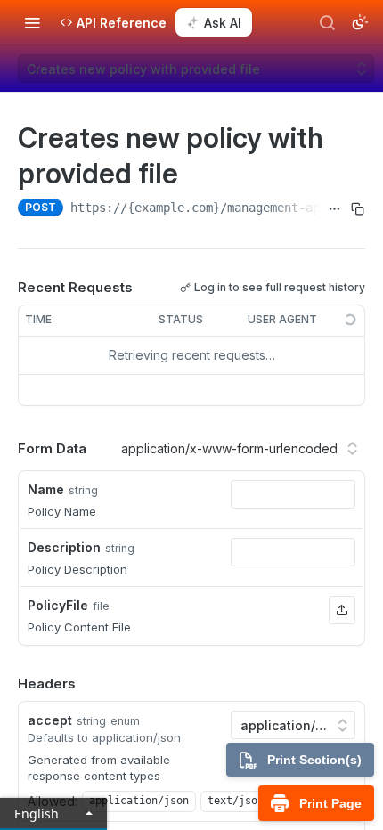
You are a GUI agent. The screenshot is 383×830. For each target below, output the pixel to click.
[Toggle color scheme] (360, 22)
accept (50, 720)
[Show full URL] (334, 209)
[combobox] (293, 494)
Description (64, 547)
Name (46, 489)
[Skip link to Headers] (5, 684)
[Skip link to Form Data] (5, 448)
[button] (342, 610)
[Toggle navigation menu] (32, 22)
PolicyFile (58, 605)
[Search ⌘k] (327, 22)
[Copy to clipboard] (357, 209)
